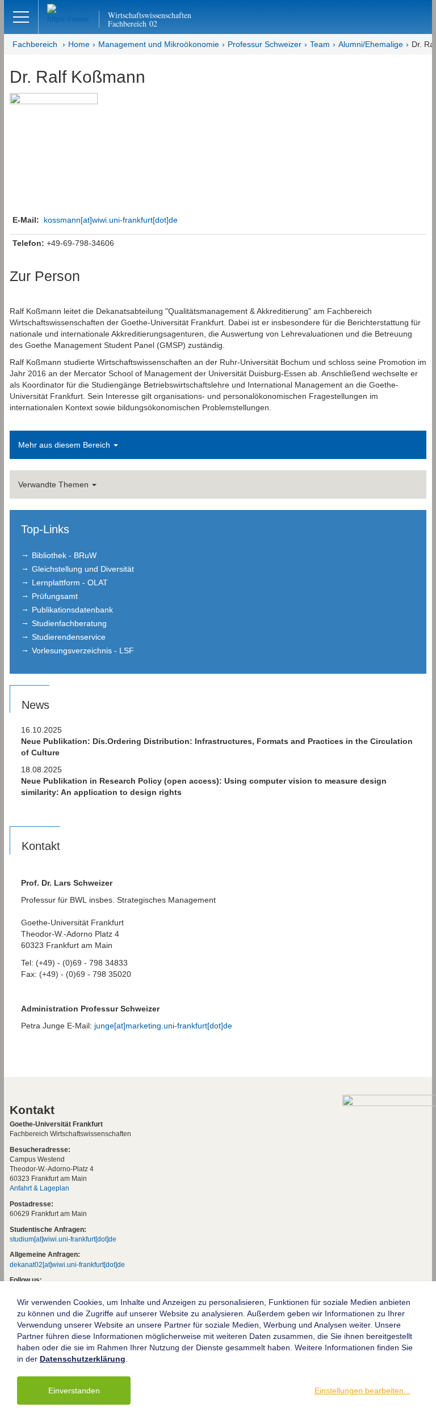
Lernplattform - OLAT (70, 582)
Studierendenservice (69, 636)
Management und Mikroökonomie (158, 44)
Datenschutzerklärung (82, 1358)
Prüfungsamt (55, 596)
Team (320, 44)
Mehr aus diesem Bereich (65, 444)
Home (79, 44)
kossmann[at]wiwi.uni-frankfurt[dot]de (111, 219)
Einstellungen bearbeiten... (362, 1390)
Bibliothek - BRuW (64, 555)
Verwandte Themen (54, 484)
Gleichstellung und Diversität (83, 568)
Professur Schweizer (264, 44)
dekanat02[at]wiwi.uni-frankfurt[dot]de (67, 1265)
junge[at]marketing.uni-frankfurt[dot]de (163, 1025)
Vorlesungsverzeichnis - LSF (83, 650)
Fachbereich (34, 44)
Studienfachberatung (69, 623)
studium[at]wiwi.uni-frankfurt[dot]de (63, 1239)
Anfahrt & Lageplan (39, 1188)
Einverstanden (74, 1390)
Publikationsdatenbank (72, 609)
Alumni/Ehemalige (370, 44)
